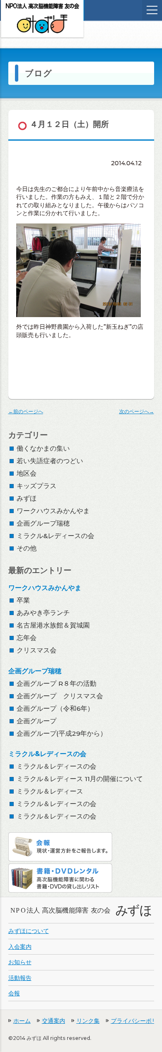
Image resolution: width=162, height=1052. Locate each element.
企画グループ (36, 721)
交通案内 (53, 1021)
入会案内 (20, 946)
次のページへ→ (136, 411)
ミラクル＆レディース (50, 791)
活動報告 (20, 978)
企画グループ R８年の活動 (56, 683)
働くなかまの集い (43, 448)
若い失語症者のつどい (50, 461)
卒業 (23, 600)
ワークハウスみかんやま (53, 511)
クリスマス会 (36, 650)
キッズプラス (36, 486)
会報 (14, 993)
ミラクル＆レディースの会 (56, 766)
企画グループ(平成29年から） (62, 733)
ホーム (22, 1021)
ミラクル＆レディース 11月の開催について (80, 779)
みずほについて (28, 931)
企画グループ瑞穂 (43, 523)
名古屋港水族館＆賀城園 (53, 625)
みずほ (27, 498)
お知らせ (20, 962)
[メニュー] (152, 10)
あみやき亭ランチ (43, 613)
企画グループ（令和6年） (55, 708)
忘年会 (27, 638)
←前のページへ (25, 411)
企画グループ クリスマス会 (60, 696)
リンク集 (88, 1021)
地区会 (27, 473)
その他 (27, 548)
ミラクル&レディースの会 (55, 536)
